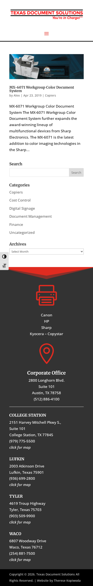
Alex (17, 95)
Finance (16, 224)
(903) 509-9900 (22, 515)
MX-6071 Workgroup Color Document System (41, 89)
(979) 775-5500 (22, 441)
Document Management (30, 216)
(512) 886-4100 (46, 399)
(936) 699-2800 (22, 478)
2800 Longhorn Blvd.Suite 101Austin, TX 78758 (47, 386)
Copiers (50, 95)
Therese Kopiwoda (67, 580)
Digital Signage (22, 208)
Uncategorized (22, 232)
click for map (20, 559)
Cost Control (20, 200)
